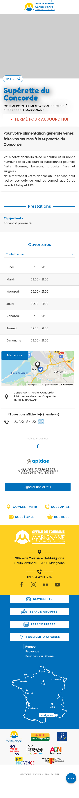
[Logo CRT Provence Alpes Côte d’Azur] (53, 761)
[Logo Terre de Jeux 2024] (14, 750)
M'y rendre (14, 355)
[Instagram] (34, 587)
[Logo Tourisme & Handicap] (62, 737)
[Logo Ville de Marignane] (14, 737)
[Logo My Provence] (25, 761)
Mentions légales (30, 774)
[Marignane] (40, 537)
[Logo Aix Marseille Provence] (35, 750)
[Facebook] (22, 587)
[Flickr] (45, 587)
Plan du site (52, 774)
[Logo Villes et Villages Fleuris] (40, 737)
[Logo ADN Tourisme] (56, 750)
